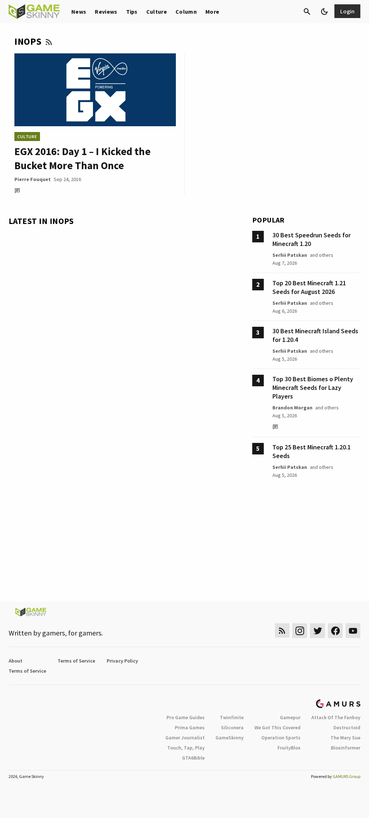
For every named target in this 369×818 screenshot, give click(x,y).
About (15, 661)
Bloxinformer (345, 747)
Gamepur (290, 717)
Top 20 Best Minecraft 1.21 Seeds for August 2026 (309, 287)
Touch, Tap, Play (186, 747)
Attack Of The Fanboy (335, 717)
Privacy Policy (122, 661)
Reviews (106, 11)
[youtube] (353, 630)
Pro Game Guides (185, 717)
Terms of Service (76, 661)
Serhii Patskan (289, 255)
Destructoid (346, 727)
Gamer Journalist (185, 737)
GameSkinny (229, 737)
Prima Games (190, 727)
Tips (132, 11)
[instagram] (299, 630)
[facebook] (335, 630)
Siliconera (232, 727)
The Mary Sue (345, 737)
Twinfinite (232, 717)
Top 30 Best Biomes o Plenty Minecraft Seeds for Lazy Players (312, 387)
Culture (156, 11)
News (78, 11)
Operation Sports (281, 737)
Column (186, 11)
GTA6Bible (193, 758)
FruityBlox (289, 747)
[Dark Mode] (324, 11)
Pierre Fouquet (32, 179)
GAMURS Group (346, 776)
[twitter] (317, 630)
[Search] (307, 11)
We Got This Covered (277, 727)
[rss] (282, 630)
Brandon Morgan (292, 407)
